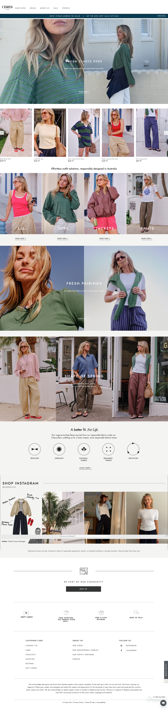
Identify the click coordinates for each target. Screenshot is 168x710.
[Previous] (2, 133)
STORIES (66, 8)
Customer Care (34, 640)
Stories (76, 659)
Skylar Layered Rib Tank (110, 159)
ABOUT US (44, 8)
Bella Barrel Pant (5, 159)
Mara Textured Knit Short (76, 159)
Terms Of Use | (90, 702)
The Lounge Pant (141, 159)
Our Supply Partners (83, 655)
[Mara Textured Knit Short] (84, 133)
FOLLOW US (125, 640)
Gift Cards (31, 668)
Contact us (32, 646)
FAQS (28, 650)
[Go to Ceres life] (7, 9)
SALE (56, 8)
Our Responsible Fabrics (85, 650)
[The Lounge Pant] (152, 133)
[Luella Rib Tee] (50, 133)
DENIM (33, 8)
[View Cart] (167, 536)
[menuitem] (22, 8)
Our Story (78, 646)
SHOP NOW (20, 8)
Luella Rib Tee (38, 159)
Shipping (30, 659)
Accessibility (101, 702)
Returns (30, 664)
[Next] (166, 133)
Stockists (31, 655)
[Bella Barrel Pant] (16, 133)
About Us (78, 640)
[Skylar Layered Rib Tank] (118, 133)
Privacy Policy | (78, 702)
